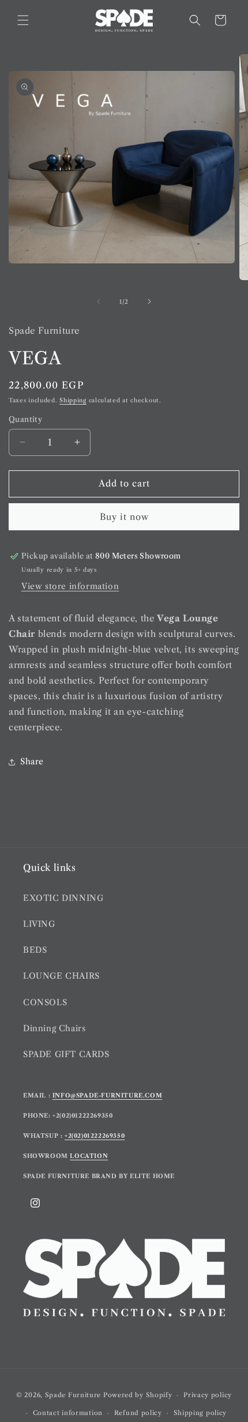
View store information (70, 586)
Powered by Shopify (137, 1395)
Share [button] (32, 761)
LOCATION (89, 1156)
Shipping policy (200, 1413)
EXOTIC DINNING (63, 898)
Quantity (25, 419)
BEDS (35, 950)
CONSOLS (45, 1002)
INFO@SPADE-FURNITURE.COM (107, 1095)
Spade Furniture (73, 1395)
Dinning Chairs (54, 1028)
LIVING (39, 924)
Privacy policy (207, 1395)
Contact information (68, 1413)
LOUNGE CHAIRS (61, 976)
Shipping (73, 400)
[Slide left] (98, 301)
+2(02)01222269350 (95, 1136)
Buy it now (124, 516)
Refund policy (138, 1413)
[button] (23, 20)
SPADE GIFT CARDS (66, 1054)
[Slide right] (149, 301)
